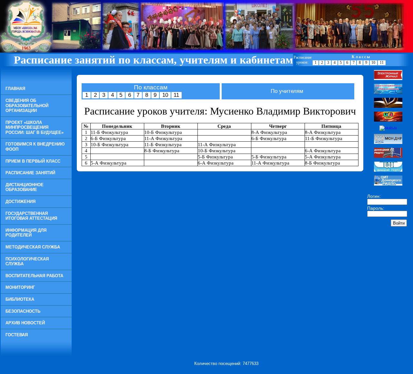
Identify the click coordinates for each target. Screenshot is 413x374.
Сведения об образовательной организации (26, 105)
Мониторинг (20, 287)
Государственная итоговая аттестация (31, 216)
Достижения (20, 201)
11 (382, 62)
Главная (15, 88)
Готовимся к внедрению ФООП (35, 147)
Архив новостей (25, 322)
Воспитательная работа (34, 275)
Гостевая (16, 334)
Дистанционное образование (24, 187)
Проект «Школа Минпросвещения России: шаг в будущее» (34, 127)
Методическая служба (32, 247)
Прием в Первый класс (32, 161)
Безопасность (22, 311)
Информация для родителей (25, 233)
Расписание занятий (30, 172)
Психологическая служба (27, 262)
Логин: (374, 196)
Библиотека (19, 299)
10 (373, 62)
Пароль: (375, 208)
